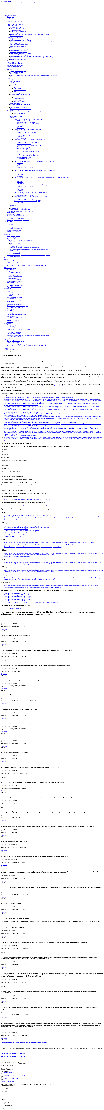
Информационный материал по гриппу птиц (29, 142)
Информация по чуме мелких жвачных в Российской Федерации (32, 185)
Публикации (20, 125)
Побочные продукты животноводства (17, 217)
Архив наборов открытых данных (13, 1056)
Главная (6, 348)
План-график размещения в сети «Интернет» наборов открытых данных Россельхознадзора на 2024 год (33, 547)
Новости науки (11, 227)
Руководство (10, 17)
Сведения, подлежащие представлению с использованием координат (29, 34)
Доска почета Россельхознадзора (19, 55)
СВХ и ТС (17, 97)
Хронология (20, 128)
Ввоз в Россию (14, 241)
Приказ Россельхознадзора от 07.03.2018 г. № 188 (17, 596)
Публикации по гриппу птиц (25, 147)
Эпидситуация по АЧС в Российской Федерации (27, 129)
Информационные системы (14, 110)
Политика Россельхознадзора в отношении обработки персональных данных (28, 255)
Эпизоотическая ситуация (14, 116)
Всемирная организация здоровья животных (13, 1075)
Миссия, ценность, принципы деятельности (22, 49)
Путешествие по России (17, 244)
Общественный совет (13, 22)
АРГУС (12, 82)
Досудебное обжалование (14, 66)
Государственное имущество (15, 63)
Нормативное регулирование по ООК (27, 155)
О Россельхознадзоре (10, 15)
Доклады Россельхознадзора (18, 28)
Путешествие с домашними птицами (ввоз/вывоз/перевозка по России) (30, 249)
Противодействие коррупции (15, 65)
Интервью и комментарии (14, 228)
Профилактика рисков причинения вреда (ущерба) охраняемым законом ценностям (33, 75)
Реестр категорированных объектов (20, 76)
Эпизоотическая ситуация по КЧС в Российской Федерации (30, 196)
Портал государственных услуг (9, 1081)
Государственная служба (14, 37)
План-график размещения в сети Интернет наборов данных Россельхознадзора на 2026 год (29, 515)
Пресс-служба (8, 221)
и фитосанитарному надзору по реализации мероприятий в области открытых (25, 532)
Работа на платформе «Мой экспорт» (20, 109)
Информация (20, 164)
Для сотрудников (8, 258)
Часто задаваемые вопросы (14, 252)
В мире (19, 141)
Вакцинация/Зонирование (24, 120)
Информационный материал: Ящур (27, 122)
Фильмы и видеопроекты (14, 230)
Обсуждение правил (19, 113)
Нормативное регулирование (25, 167)
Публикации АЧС (22, 136)
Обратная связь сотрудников (18, 59)
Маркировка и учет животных (15, 215)
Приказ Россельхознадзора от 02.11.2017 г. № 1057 (18, 599)
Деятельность (7, 68)
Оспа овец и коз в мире (23, 158)
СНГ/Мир (19, 126)
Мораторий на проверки (17, 72)
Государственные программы (15, 21)
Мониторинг (10, 212)
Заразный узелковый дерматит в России (28, 151)
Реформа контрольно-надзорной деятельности (20, 211)
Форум (15, 84)
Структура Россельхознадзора (15, 260)
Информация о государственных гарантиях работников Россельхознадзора (31, 56)
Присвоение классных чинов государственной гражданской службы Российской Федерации (36, 57)
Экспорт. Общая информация (18, 107)
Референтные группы (16, 27)
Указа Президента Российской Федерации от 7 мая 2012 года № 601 (44, 385)
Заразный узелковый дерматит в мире (27, 152)
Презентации (14, 206)
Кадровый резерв (15, 43)
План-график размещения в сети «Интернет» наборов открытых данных (24, 534)
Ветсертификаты (15, 81)
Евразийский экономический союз (20, 94)
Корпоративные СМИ (13, 231)
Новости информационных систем (16, 225)
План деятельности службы (18, 31)
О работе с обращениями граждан (16, 239)
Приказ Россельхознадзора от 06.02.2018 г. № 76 (17, 597)
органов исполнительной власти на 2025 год (16, 529)
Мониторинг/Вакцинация (24, 144)
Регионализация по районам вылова (20, 209)
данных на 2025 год (9, 533)
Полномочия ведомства (13, 20)
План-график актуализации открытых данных (17, 556)
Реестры (9, 114)
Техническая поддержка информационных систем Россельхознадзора (26, 265)
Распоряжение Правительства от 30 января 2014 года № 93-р (21, 412)
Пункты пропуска (19, 98)
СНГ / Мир (20, 174)
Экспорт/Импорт (12, 79)
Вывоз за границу (15, 243)
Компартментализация (13, 214)
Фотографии (20, 176)
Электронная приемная (16, 36)
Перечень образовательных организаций (21, 53)
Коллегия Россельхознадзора (15, 24)
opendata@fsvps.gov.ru (10, 1050)
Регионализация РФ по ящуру (18, 208)
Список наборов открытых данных (13, 608)
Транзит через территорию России (19, 246)
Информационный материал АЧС (26, 132)
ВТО (11, 85)
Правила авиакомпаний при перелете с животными (24, 247)
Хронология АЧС (22, 138)
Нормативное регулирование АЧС (26, 133)
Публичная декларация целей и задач (20, 33)
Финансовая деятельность (14, 60)
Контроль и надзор (12, 69)
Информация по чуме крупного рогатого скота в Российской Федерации (34, 161)
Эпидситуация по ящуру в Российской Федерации (28, 119)
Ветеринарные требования (17, 93)
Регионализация (11, 205)
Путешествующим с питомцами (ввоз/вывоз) (19, 240)
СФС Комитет (18, 88)
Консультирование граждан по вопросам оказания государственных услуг (27, 263)
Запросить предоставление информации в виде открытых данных (24, 1042)
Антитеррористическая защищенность (18, 220)
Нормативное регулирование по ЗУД (27, 154)
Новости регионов (12, 224)
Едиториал (17, 87)
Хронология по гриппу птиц (25, 148)
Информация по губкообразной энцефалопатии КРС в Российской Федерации (35, 170)
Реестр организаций (19, 101)
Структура (10, 18)
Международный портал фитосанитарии (12, 1078)
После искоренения (22, 168)
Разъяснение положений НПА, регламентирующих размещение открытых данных (27, 499)
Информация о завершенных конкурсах (21, 40)
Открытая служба (12, 25)
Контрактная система (13, 62)
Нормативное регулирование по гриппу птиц (29, 145)
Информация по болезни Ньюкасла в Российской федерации (30, 192)
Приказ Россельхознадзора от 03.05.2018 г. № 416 (17, 595)
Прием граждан (11, 237)
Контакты (10, 233)
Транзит (12, 106)
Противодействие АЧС (23, 135)
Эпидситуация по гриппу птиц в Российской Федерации (29, 139)
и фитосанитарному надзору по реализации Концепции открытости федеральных (26, 527)
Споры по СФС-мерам (20, 90)
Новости (19, 166)
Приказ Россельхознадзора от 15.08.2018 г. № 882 (17, 593)
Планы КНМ (14, 74)
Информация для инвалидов (18, 50)
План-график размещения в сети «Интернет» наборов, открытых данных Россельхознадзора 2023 (31, 602)
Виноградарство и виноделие (15, 218)
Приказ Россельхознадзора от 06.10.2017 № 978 (17, 600)
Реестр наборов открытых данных (13, 1053)
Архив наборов (5, 1029)
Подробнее (4, 629)
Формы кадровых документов (18, 52)
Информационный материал (25, 160)
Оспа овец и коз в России (24, 157)
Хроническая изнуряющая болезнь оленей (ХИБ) (27, 201)
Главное (9, 223)
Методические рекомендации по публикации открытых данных (21, 435)
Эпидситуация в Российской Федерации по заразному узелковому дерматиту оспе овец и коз (39, 149)
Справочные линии (12, 250)
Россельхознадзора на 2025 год (12, 536)
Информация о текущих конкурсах (20, 39)
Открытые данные (15, 30)
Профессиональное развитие (18, 46)
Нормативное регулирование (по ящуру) (28, 123)
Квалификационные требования (19, 44)
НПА (11, 47)
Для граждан (7, 234)
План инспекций (15, 103)
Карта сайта (13, 1082)
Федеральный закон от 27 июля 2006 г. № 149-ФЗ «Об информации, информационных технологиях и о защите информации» (39, 397)
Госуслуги (10, 78)
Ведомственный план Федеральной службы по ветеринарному (21, 526)
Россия (12, 117)
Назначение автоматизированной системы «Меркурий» (25, 112)
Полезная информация (13, 253)
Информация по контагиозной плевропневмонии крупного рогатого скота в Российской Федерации (42, 177)
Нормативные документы (21, 95)
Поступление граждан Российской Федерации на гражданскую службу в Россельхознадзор (35, 41)
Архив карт (20, 163)
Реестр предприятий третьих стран (20, 104)
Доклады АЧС (21, 131)
